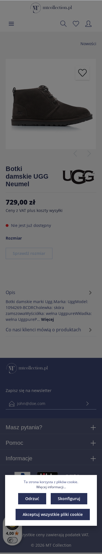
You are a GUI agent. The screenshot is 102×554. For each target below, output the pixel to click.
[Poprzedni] (75, 153)
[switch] (12, 540)
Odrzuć (32, 498)
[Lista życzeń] (76, 23)
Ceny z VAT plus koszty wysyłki (34, 210)
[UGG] (78, 176)
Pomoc (14, 443)
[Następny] (89, 153)
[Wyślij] (87, 404)
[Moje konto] (88, 23)
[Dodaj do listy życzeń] (82, 73)
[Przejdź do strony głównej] (51, 8)
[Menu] (11, 23)
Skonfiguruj (69, 498)
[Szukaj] (63, 23)
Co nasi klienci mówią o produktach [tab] (43, 330)
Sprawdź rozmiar (29, 253)
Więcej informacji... (51, 487)
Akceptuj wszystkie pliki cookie (53, 514)
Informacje (19, 458)
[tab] (50, 305)
